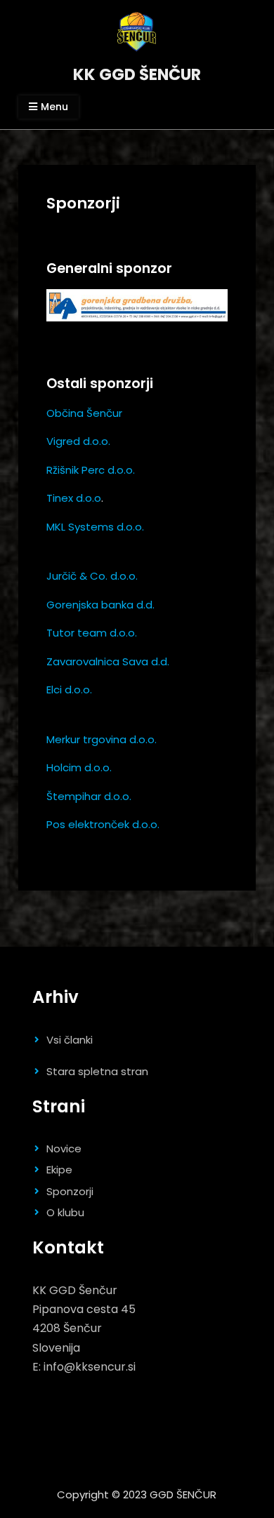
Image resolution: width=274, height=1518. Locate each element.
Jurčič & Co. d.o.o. (92, 575)
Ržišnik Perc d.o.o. (90, 469)
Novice (63, 1148)
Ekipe (59, 1169)
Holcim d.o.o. (79, 767)
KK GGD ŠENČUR (137, 74)
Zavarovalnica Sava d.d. (107, 661)
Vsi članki (69, 1039)
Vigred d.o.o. (78, 441)
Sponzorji (69, 1191)
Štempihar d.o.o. (88, 796)
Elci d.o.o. (69, 689)
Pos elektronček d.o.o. (102, 824)
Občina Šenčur (84, 413)
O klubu (65, 1212)
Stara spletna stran (97, 1071)
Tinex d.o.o (73, 498)
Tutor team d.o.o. (91, 632)
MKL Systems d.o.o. (95, 526)
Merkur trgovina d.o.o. (101, 739)
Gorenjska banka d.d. (100, 604)
